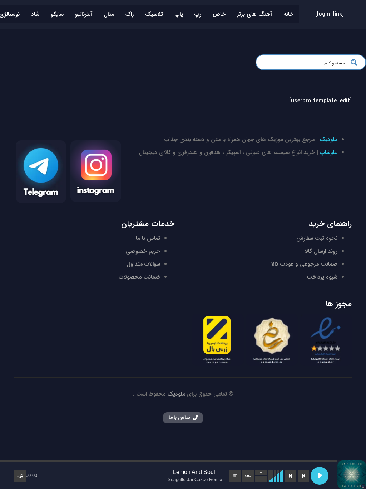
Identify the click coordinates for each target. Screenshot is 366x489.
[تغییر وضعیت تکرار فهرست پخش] (248, 476)
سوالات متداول (143, 264)
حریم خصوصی (143, 251)
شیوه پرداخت (322, 276)
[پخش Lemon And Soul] (319, 476)
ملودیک (328, 139)
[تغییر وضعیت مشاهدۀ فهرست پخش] (20, 476)
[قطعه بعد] (290, 476)
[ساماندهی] (272, 340)
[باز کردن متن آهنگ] (235, 476)
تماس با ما (148, 238)
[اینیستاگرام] (95, 171)
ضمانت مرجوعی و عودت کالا (304, 264)
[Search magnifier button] (356, 62)
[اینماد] (326, 340)
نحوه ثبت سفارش (316, 238)
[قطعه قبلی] (303, 476)
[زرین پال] (218, 340)
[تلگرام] (41, 171)
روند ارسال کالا (321, 251)
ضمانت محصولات (139, 276)
